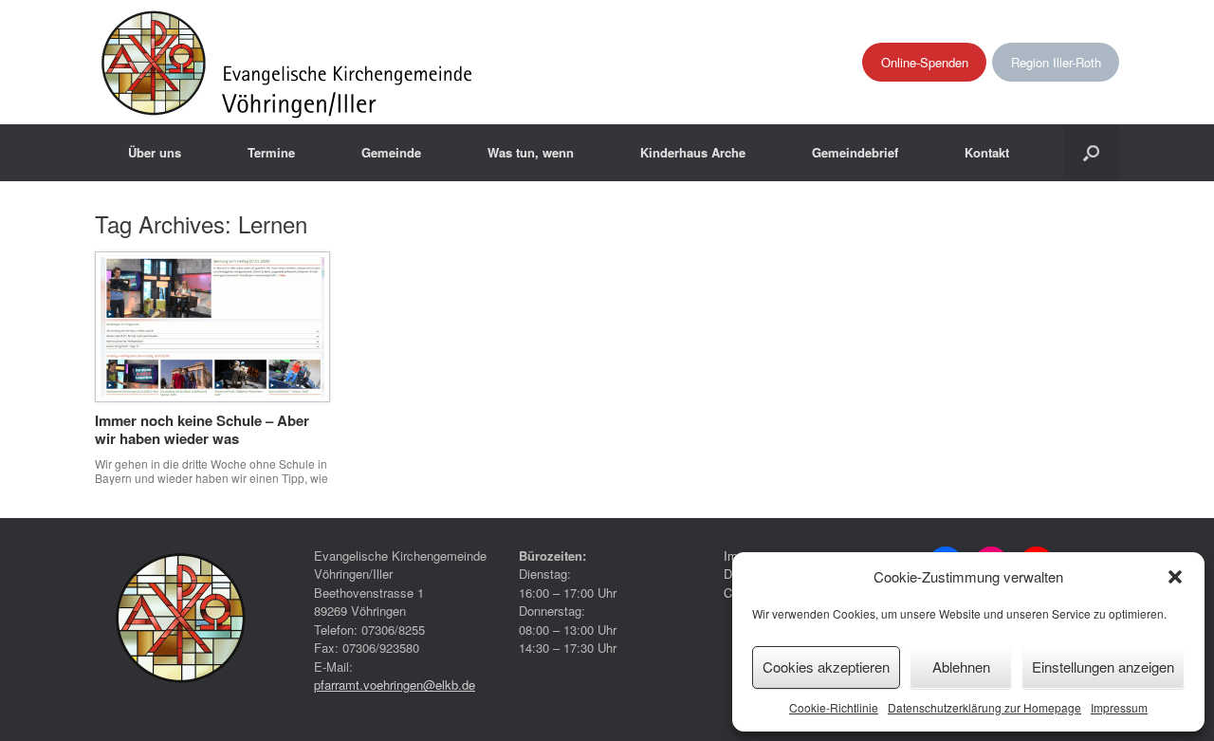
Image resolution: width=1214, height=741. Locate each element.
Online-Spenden (924, 62)
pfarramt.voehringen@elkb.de (394, 685)
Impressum (1119, 707)
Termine (271, 152)
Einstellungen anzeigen (1103, 666)
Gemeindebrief (855, 152)
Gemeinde (391, 152)
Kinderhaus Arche (692, 152)
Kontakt (987, 152)
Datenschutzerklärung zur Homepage (984, 707)
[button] (1175, 576)
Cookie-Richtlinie (833, 707)
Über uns (154, 152)
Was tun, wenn (530, 152)
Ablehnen (961, 666)
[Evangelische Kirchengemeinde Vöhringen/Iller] (289, 62)
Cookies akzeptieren (826, 666)
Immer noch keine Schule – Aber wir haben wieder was (202, 430)
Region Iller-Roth (1056, 62)
